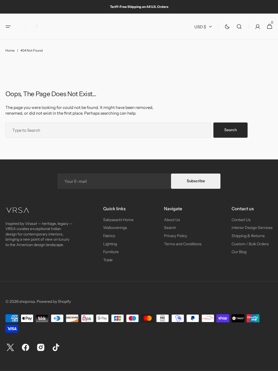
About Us (172, 219)
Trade (108, 259)
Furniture (111, 251)
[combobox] (108, 130)
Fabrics (109, 235)
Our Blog (239, 251)
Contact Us (241, 219)
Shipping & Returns (248, 235)
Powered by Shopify (54, 301)
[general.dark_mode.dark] (227, 27)
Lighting (110, 243)
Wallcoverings (115, 227)
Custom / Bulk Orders (250, 243)
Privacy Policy (175, 235)
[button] (8, 27)
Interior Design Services (252, 227)
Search (230, 129)
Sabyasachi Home (118, 219)
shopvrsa (27, 301)
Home (10, 50)
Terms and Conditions (182, 243)
